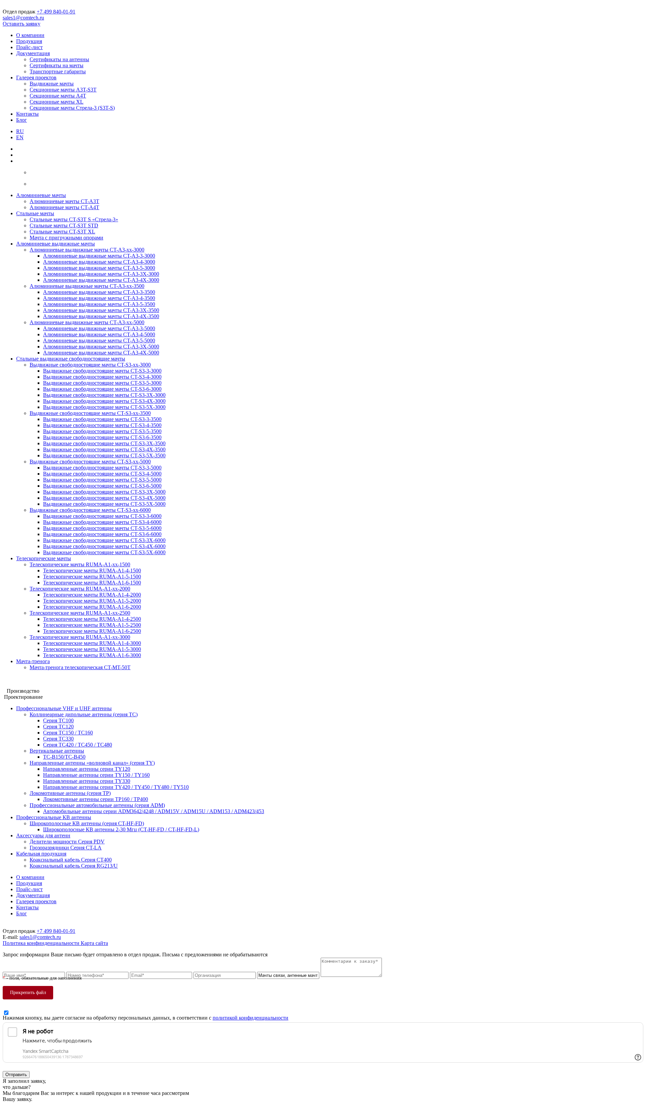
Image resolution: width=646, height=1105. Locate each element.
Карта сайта (94, 943)
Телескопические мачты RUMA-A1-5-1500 (92, 576)
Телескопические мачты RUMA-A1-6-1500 (92, 582)
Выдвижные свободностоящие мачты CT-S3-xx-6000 (90, 510)
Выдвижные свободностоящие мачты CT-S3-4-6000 (102, 522)
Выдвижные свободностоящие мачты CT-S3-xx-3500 (90, 413)
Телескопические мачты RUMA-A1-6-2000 (92, 607)
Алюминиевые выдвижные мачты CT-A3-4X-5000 (101, 352)
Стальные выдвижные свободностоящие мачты (70, 358)
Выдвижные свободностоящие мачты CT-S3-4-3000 (102, 377)
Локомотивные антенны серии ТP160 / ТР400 (95, 799)
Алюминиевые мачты (41, 195)
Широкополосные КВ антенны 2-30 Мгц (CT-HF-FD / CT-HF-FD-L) (121, 829)
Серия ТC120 (58, 726)
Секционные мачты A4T (58, 96)
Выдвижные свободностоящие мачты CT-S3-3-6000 (102, 516)
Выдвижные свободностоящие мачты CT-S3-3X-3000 (104, 395)
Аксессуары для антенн (43, 835)
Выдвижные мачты (52, 83)
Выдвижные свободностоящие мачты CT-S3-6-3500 (102, 437)
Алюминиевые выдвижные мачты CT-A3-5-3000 (99, 268)
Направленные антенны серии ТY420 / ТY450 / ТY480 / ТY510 (116, 787)
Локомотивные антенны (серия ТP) (70, 793)
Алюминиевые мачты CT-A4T (64, 207)
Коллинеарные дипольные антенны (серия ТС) (84, 714)
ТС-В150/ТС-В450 (64, 757)
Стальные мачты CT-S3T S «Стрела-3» (74, 219)
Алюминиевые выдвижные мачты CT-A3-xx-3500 (87, 286)
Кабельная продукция (41, 853)
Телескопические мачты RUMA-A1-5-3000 (92, 649)
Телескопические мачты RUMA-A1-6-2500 (92, 631)
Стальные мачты (35, 213)
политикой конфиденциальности (250, 1018)
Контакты (27, 114)
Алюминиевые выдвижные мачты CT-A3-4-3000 (99, 262)
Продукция (29, 41)
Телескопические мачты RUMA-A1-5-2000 (92, 601)
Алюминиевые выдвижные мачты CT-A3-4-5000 (99, 334)
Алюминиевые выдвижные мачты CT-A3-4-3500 (99, 298)
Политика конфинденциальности (42, 943)
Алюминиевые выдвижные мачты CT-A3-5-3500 (99, 304)
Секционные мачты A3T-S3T (63, 89)
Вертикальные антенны (57, 751)
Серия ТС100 (58, 720)
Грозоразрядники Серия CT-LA (66, 847)
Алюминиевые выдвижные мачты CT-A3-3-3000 (99, 256)
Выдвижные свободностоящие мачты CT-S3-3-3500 (102, 419)
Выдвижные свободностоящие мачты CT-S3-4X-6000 (104, 546)
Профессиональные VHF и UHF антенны (64, 708)
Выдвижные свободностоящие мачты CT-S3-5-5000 (102, 480)
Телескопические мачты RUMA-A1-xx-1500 (80, 564)
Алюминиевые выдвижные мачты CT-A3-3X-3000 (101, 274)
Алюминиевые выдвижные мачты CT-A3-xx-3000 (87, 250)
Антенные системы (25, 685)
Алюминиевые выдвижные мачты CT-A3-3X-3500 (101, 310)
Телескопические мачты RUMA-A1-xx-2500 (80, 613)
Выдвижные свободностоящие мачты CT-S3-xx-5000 (90, 461)
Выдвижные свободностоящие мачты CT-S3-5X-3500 (104, 455)
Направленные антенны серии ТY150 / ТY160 (96, 775)
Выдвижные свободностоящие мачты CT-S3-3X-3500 (104, 443)
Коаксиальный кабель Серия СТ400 (71, 860)
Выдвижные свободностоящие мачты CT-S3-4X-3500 (104, 449)
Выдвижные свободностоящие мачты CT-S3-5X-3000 (104, 407)
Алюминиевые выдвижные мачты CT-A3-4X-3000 (101, 280)
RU (20, 131)
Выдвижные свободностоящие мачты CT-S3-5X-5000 (104, 504)
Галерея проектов (36, 77)
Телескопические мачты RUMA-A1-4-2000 (92, 595)
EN (20, 137)
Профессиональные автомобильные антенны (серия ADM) (97, 805)
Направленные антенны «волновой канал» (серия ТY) (92, 763)
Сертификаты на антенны (59, 59)
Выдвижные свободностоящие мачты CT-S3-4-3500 (102, 425)
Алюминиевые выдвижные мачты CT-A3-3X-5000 (101, 346)
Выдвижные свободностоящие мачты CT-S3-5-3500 (102, 431)
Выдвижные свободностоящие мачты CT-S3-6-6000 (102, 534)
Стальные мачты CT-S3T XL (62, 231)
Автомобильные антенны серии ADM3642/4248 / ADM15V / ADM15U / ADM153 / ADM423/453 (153, 811)
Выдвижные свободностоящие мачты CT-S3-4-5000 (102, 474)
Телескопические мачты (43, 558)
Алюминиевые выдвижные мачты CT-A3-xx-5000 (87, 322)
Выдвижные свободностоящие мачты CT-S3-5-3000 (102, 383)
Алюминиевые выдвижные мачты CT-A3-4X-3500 (101, 316)
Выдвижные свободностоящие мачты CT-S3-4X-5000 (104, 498)
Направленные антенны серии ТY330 (86, 781)
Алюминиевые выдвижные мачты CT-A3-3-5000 (99, 328)
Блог (21, 120)
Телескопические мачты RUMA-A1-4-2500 (92, 619)
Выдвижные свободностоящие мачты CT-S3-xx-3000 (90, 365)
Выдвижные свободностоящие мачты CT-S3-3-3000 (102, 371)
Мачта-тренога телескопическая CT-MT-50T (80, 667)
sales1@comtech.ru (23, 18)
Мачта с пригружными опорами (66, 237)
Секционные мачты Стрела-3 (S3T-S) (72, 108)
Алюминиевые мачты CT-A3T (64, 201)
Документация (33, 53)
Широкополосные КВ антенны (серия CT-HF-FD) (87, 823)
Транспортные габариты (58, 71)
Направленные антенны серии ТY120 (86, 769)
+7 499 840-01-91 (56, 11)
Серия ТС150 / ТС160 (68, 732)
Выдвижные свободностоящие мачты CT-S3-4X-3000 (104, 401)
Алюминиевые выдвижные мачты (55, 243)
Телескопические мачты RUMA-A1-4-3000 (92, 643)
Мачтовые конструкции (30, 679)
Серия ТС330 (58, 738)
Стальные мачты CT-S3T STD (64, 225)
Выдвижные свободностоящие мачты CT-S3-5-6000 (102, 528)
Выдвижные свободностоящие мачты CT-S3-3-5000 (102, 467)
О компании (30, 35)
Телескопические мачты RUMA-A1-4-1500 (92, 570)
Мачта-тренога (33, 661)
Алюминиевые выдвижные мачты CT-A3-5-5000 (99, 340)
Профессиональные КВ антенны (53, 817)
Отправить (16, 1074)
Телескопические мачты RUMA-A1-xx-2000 (80, 589)
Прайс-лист (29, 47)
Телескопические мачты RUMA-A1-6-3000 (92, 655)
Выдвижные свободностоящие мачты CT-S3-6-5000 (102, 486)
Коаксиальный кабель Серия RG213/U (74, 866)
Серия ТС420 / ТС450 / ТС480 (77, 745)
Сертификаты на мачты (56, 65)
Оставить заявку (21, 24)
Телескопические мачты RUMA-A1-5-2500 (92, 625)
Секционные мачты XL (56, 102)
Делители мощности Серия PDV (67, 841)
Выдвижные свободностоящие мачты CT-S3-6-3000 (102, 389)
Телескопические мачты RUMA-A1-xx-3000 (80, 637)
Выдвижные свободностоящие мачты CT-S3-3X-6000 (104, 540)
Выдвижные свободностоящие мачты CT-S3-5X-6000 (104, 552)
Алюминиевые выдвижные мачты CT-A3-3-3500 (99, 292)
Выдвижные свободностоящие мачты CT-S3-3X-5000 (104, 492)
